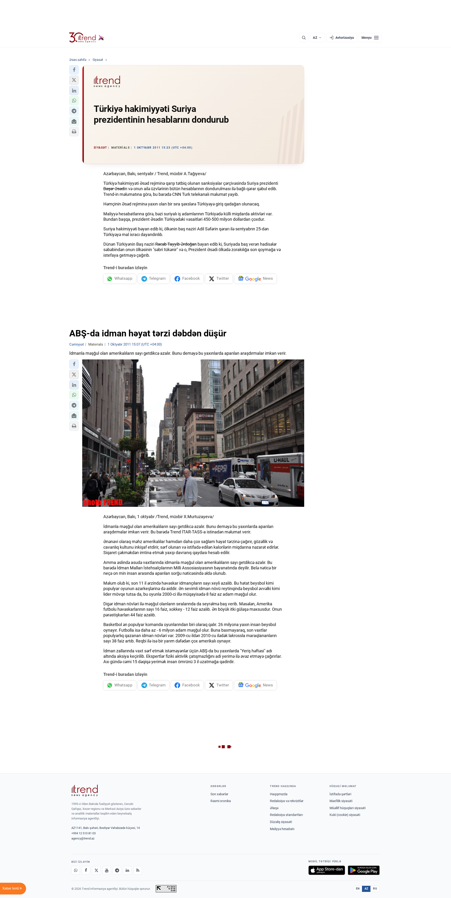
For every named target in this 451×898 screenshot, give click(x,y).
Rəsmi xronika (220, 801)
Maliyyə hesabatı (282, 829)
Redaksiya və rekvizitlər (286, 801)
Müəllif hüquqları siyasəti (347, 808)
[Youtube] (106, 870)
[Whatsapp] (75, 870)
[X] (96, 870)
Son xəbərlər (219, 794)
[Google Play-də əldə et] (364, 870)
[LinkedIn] (127, 870)
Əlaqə (274, 808)
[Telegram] (117, 870)
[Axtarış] (303, 37)
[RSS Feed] (137, 870)
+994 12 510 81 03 (83, 833)
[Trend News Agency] (84, 790)
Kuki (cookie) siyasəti (345, 815)
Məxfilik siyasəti (341, 801)
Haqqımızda (279, 794)
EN (358, 888)
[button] (74, 69)
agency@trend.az (82, 838)
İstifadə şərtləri (340, 794)
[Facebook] (86, 870)
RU (375, 888)
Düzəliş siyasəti (281, 822)
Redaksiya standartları (286, 815)
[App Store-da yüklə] (326, 870)
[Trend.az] (86, 37)
